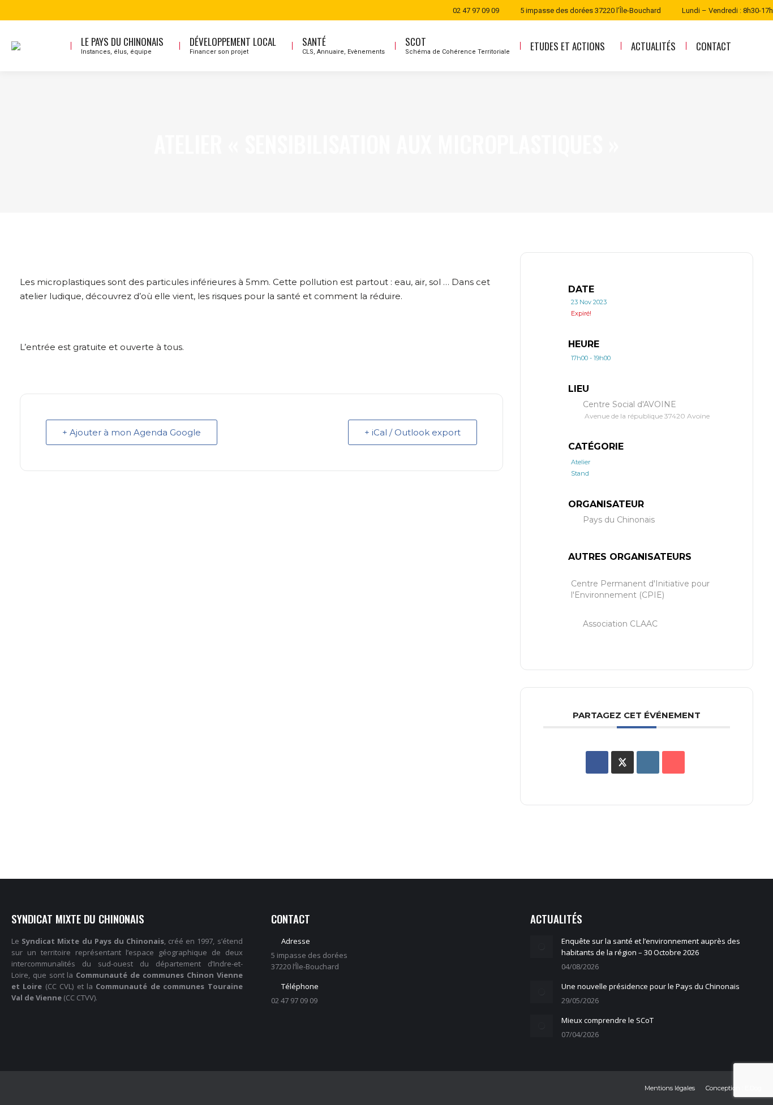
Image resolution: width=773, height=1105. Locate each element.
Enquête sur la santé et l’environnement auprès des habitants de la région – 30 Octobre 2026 (650, 946)
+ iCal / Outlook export (412, 432)
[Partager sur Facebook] (597, 762)
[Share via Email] (673, 762)
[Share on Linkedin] (648, 762)
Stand (580, 473)
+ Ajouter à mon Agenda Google (131, 432)
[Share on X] (622, 762)
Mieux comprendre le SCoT (607, 1020)
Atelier (580, 462)
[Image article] (541, 946)
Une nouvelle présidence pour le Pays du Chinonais (650, 986)
